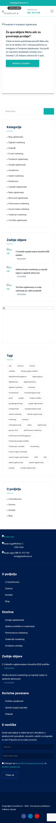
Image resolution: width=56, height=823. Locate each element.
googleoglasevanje (16, 403)
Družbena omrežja (14, 646)
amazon (32, 366)
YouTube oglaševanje (17, 220)
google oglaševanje (35, 403)
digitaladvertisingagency (18, 377)
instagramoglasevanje (33, 409)
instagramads (14, 409)
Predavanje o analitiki (16, 446)
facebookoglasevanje (32, 393)
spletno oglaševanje (36, 462)
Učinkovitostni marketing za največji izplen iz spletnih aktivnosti (24, 677)
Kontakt (11, 510)
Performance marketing (18, 203)
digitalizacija (13, 382)
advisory (20, 366)
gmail (11, 398)
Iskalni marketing (15, 176)
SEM (36, 457)
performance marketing (32, 430)
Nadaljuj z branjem (21, 63)
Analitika (12, 371)
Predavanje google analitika (19, 441)
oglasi (29, 425)
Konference (13, 181)
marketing (12, 419)
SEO (45, 457)
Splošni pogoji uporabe (16, 707)
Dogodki (12, 148)
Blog (10, 516)
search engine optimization (19, 457)
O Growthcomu (14, 499)
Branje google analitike (29, 371)
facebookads (13, 393)
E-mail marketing (15, 153)
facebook (31, 387)
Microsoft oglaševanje (18, 198)
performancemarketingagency (20, 436)
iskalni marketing (15, 414)
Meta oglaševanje (16, 192)
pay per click (13, 430)
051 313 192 (33, 13)
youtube (12, 468)
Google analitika (35, 398)
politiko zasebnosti (11, 767)
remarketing (34, 446)
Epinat (13, 809)
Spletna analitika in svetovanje (20, 626)
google (21, 398)
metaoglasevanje (15, 425)
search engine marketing (18, 452)
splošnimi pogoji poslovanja (30, 763)
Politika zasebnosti (14, 701)
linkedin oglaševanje (34, 414)
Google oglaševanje (17, 165)
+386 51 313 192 (21, 553)
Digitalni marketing (16, 142)
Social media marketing (18, 209)
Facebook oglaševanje (18, 159)
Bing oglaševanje (15, 137)
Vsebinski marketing (17, 215)
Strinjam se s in (24, 765)
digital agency (37, 377)
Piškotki (9, 714)
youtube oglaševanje (28, 468)
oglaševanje (42, 425)
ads (10, 366)
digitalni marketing (15, 387)
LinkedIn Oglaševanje (17, 187)
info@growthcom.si (23, 556)
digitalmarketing (30, 382)
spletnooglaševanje (16, 462)
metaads (25, 419)
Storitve (11, 504)
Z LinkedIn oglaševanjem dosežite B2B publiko (25, 664)
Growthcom (13, 170)
